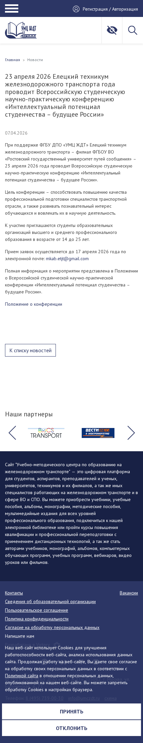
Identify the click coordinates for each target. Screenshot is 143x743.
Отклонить (71, 728)
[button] (12, 433)
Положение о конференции (33, 304)
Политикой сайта (21, 676)
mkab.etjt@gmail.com (67, 259)
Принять (71, 711)
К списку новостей (30, 350)
